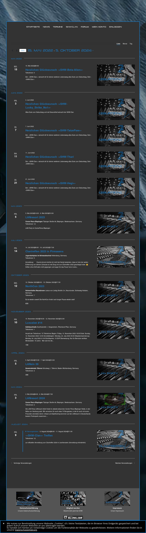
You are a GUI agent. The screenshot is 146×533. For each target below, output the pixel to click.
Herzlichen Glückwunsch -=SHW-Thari (49, 156)
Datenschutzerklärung (26, 529)
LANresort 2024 (35, 398)
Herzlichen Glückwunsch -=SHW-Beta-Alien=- (54, 69)
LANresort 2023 (35, 217)
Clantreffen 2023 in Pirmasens (44, 251)
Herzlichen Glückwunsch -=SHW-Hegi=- (50, 183)
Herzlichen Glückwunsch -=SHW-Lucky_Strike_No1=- (46, 105)
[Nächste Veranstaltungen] (16, 50)
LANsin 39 (31, 364)
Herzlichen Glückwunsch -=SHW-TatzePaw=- (53, 130)
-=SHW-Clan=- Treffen (39, 435)
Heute (23, 50)
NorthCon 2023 (34, 286)
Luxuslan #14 (33, 322)
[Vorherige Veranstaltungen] (12, 50)
